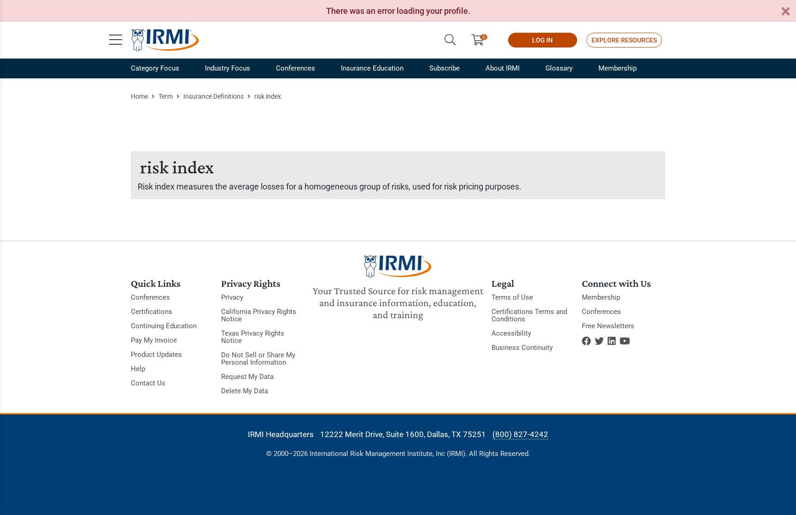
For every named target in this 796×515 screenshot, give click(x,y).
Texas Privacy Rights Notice (252, 337)
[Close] (785, 12)
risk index (267, 96)
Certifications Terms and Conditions (529, 315)
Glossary (559, 68)
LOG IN (542, 40)
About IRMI (503, 68)
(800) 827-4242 (520, 434)
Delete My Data (244, 391)
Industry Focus (227, 68)
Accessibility (511, 333)
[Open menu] (116, 40)
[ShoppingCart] (481, 40)
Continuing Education (164, 326)
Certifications (151, 312)
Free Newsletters (608, 326)
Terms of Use (512, 297)
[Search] (450, 40)
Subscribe (444, 68)
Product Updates (156, 354)
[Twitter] (599, 341)
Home (139, 96)
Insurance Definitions (213, 96)
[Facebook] (586, 341)
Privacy (232, 297)
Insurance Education (372, 68)
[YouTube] (625, 341)
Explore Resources (624, 40)
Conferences (295, 68)
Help (138, 369)
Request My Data (247, 377)
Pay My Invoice (154, 340)
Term (165, 96)
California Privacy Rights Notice (258, 315)
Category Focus (155, 68)
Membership (617, 68)
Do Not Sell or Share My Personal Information (258, 359)
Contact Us (148, 383)
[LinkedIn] (612, 341)
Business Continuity (522, 347)
